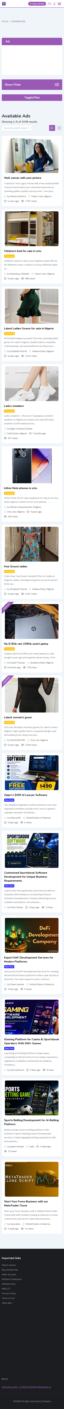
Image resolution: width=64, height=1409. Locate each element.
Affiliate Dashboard (11, 1279)
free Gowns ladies (15, 566)
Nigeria (47, 196)
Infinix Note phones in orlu (20, 488)
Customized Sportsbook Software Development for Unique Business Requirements (25, 877)
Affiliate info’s (9, 1284)
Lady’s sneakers (14, 406)
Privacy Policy (9, 1293)
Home (5, 21)
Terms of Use (8, 1298)
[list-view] (52, 128)
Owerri (34, 196)
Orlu (9, 511)
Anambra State (37, 662)
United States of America (38, 817)
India (31, 1146)
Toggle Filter (32, 97)
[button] (59, 4)
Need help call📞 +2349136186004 (20, 1387)
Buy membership (10, 1269)
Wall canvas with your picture (22, 178)
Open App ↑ (7, 1302)
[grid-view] (59, 128)
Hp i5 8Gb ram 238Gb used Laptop (26, 644)
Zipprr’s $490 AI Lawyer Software (25, 795)
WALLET (6, 1288)
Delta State (13, 433)
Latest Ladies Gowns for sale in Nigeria (29, 328)
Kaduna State (39, 351)
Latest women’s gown (18, 717)
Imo (41, 196)
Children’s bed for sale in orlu (22, 251)
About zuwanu (9, 1265)
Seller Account (9, 1274)
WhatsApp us (44, 1387)
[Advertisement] (32, 60)
